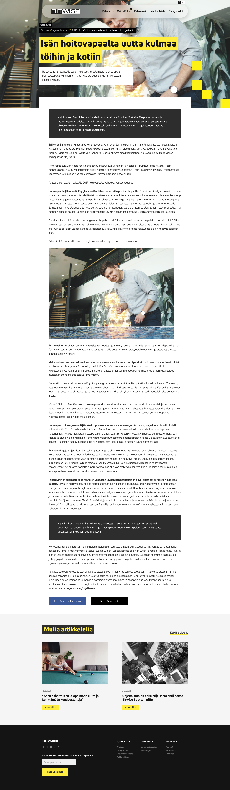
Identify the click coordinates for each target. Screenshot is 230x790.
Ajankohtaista (157, 11)
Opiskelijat (146, 750)
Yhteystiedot (176, 11)
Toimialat (170, 753)
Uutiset (120, 747)
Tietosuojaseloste (125, 753)
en (183, 2)
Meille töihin (123, 11)
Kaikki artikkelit (179, 632)
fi (179, 2)
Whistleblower (123, 757)
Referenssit (140, 11)
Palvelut (106, 11)
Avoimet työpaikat (149, 747)
